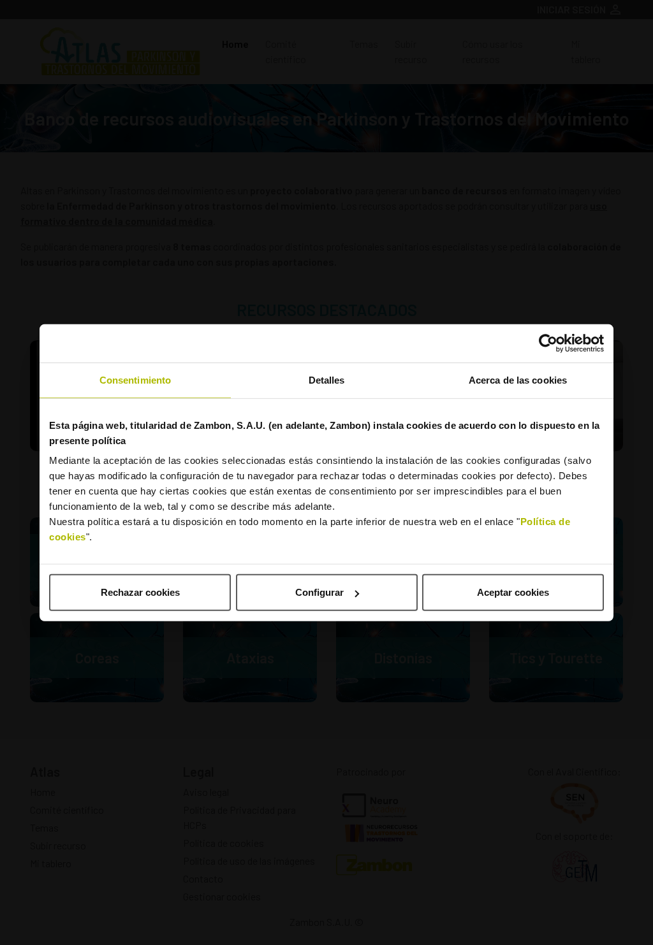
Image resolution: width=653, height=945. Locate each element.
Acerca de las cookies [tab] (518, 379)
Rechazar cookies (140, 592)
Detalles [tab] (327, 379)
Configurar (319, 592)
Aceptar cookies (513, 592)
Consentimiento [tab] (135, 379)
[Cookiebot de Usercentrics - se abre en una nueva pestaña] (548, 342)
